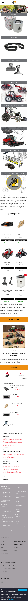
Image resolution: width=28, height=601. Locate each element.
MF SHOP (17, 514)
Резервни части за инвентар (6, 501)
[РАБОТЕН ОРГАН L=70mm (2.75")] (7, 281)
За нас (2, 544)
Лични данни (4, 553)
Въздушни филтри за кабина (7, 522)
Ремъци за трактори (8, 530)
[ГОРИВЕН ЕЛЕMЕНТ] (6, 423)
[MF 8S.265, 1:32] (20, 253)
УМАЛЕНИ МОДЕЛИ (21, 526)
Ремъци (4, 527)
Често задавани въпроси (20, 541)
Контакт (16, 547)
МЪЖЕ (18, 519)
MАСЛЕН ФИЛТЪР (20, 290)
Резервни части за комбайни (6, 493)
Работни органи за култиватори (21, 504)
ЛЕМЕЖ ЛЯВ (13, 394)
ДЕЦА (17, 523)
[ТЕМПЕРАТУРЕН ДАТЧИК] (20, 224)
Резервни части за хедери (6, 497)
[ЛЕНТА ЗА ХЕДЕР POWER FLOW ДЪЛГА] (6, 388)
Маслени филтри (7, 511)
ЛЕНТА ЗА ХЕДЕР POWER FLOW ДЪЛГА (17, 386)
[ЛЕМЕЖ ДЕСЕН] (6, 414)
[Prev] (2, 9)
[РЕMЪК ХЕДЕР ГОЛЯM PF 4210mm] (7, 224)
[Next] (25, 9)
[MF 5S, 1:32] (7, 253)
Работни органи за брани (21, 500)
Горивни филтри (7, 509)
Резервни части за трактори (6, 489)
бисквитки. (11, 599)
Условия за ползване (6, 556)
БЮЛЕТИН (4, 559)
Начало (2, 541)
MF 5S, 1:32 (7, 262)
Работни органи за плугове (21, 497)
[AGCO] (7, 374)
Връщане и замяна (18, 544)
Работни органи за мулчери (21, 508)
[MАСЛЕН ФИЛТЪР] (20, 281)
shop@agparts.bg (10, 565)
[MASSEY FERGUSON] (21, 374)
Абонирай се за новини (9, 476)
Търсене (16, 550)
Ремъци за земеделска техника (21, 488)
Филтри (4, 506)
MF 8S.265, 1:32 (20, 262)
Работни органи (20, 493)
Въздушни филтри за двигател (7, 518)
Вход (2, 547)
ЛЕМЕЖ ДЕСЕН (14, 412)
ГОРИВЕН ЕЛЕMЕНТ (15, 421)
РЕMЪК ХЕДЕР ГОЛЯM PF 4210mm (7, 233)
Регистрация (4, 550)
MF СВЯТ (18, 516)
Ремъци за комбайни (22, 485)
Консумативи (4, 504)
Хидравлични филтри (6, 514)
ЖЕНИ (17, 521)
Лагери (18, 511)
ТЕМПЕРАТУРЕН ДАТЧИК (21, 233)
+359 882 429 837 (12, 568)
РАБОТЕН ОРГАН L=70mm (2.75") (7, 291)
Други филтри (6, 525)
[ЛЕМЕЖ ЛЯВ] (6, 397)
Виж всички (5, 479)
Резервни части (5, 486)
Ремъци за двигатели (22, 491)
